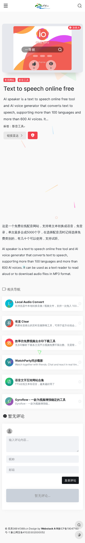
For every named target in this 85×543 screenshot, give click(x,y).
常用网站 (9, 80)
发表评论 (70, 480)
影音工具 (24, 80)
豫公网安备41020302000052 (28, 532)
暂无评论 (16, 416)
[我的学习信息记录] (42, 5)
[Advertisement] (42, 182)
